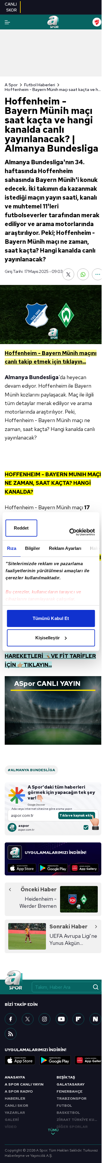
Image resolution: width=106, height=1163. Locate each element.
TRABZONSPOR (72, 1098)
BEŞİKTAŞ (66, 1077)
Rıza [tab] (11, 548)
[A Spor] (53, 22)
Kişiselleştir (47, 637)
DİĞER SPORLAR (72, 1126)
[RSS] (10, 1034)
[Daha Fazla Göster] (98, 274)
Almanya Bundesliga (32, 377)
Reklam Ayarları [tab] (65, 548)
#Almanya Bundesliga (31, 770)
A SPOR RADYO (19, 1091)
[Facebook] (10, 1019)
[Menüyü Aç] (7, 22)
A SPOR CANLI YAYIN (24, 1084)
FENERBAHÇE (69, 1091)
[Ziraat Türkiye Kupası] (96, 22)
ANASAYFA (15, 1077)
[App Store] (22, 868)
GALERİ (12, 1119)
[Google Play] (53, 868)
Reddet (21, 527)
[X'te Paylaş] (68, 274)
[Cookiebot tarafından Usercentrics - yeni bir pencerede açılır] (71, 532)
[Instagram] (44, 1019)
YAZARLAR (15, 1112)
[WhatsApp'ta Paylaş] (83, 274)
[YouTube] (61, 1019)
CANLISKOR (11, 7)
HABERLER (15, 1098)
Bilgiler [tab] (32, 548)
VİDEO (10, 1126)
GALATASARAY (71, 1084)
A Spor (11, 84)
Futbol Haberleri (39, 84)
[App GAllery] (84, 868)
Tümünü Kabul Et (51, 618)
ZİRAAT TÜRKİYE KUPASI (79, 1119)
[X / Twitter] (28, 1019)
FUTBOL (64, 1105)
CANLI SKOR (16, 1105)
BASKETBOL (68, 1112)
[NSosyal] (95, 1019)
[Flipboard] (78, 1019)
